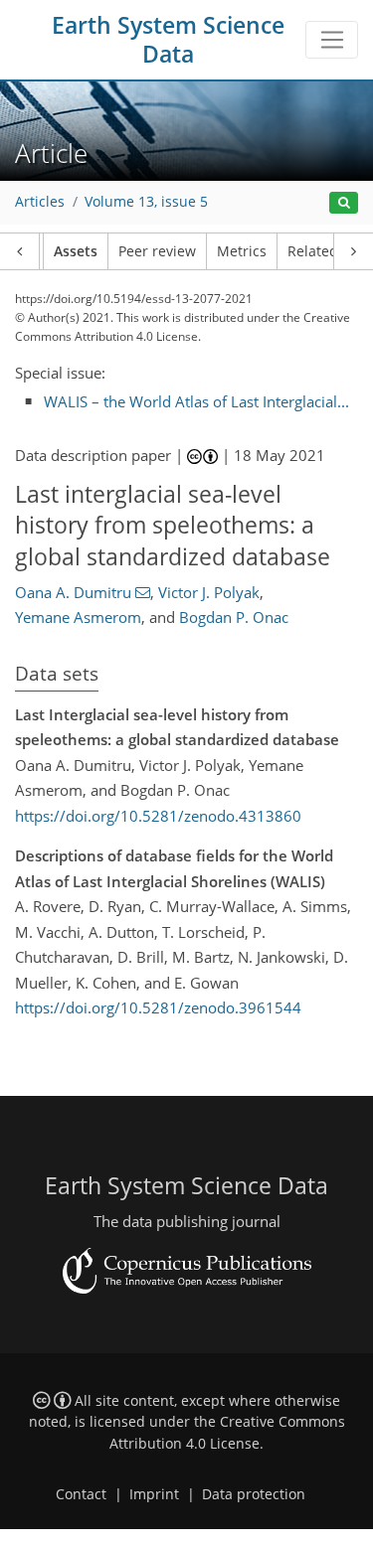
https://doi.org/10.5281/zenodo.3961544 (158, 1007)
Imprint (154, 1494)
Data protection (253, 1494)
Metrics (242, 251)
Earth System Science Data (168, 40)
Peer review (157, 251)
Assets (75, 251)
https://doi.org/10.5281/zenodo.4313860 (158, 816)
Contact (81, 1494)
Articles (40, 202)
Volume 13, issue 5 (146, 202)
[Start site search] (343, 203)
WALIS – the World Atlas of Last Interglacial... (196, 401)
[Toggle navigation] (331, 40)
